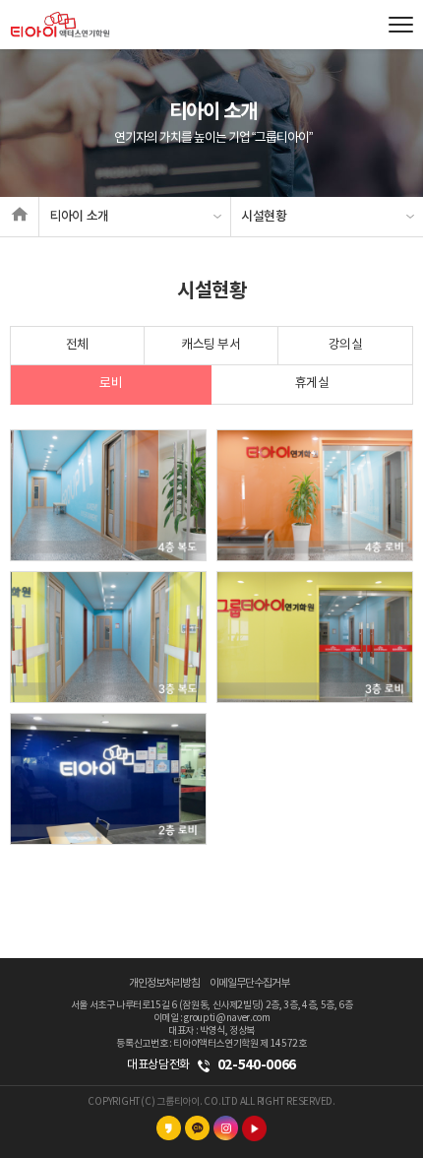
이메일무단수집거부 (249, 983)
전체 (77, 345)
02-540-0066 (256, 1065)
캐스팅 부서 (210, 345)
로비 (110, 383)
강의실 (346, 345)
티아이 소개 (79, 217)
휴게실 (312, 383)
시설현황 (264, 217)
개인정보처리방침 (164, 983)
